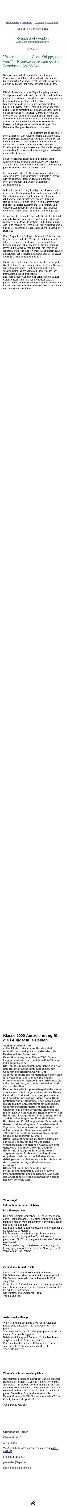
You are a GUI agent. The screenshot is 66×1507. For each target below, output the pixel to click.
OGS (46, 29)
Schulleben (22, 29)
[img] (33, 8)
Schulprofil (52, 22)
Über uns (39, 22)
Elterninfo (36, 29)
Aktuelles (27, 22)
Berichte (34, 49)
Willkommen (12, 22)
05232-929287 (16, 1456)
